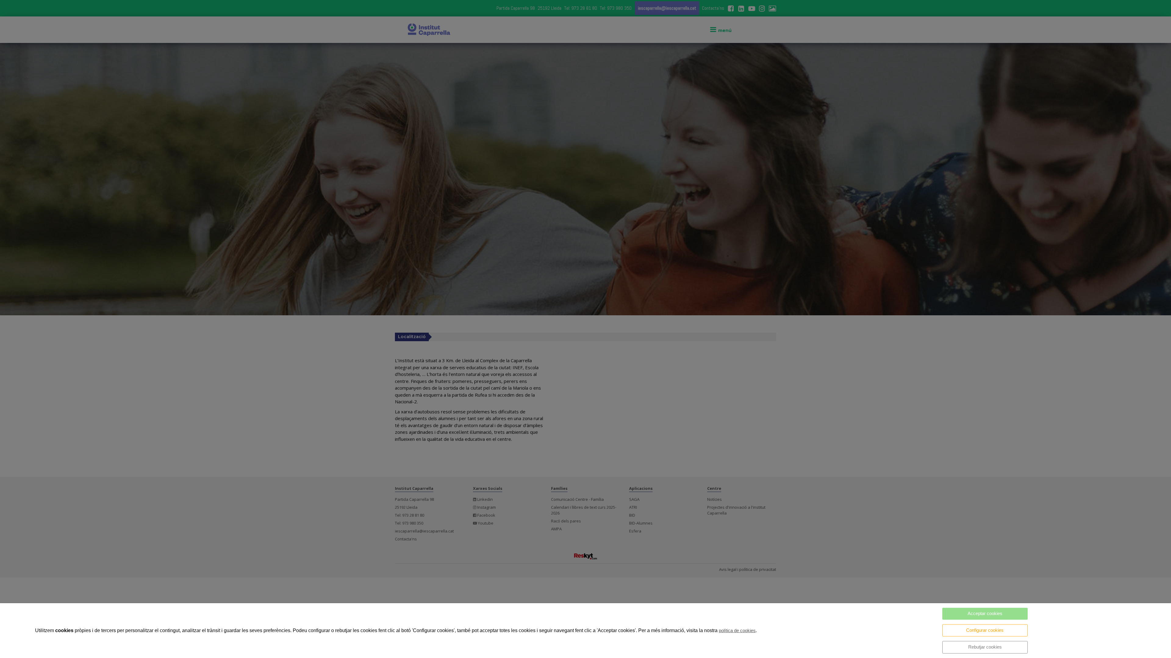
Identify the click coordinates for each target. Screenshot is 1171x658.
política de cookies (737, 630)
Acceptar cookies (985, 613)
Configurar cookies (985, 630)
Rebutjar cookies (985, 646)
